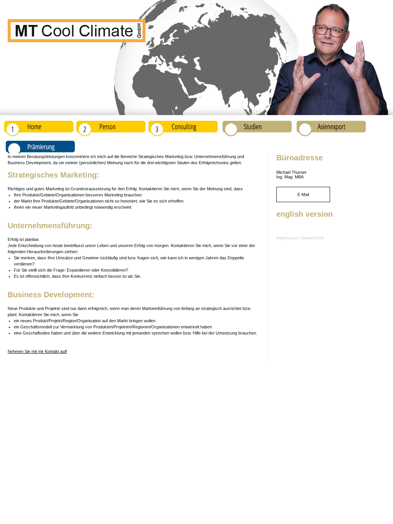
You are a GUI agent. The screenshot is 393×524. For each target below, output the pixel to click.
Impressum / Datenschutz (300, 238)
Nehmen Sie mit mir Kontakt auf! (37, 351)
